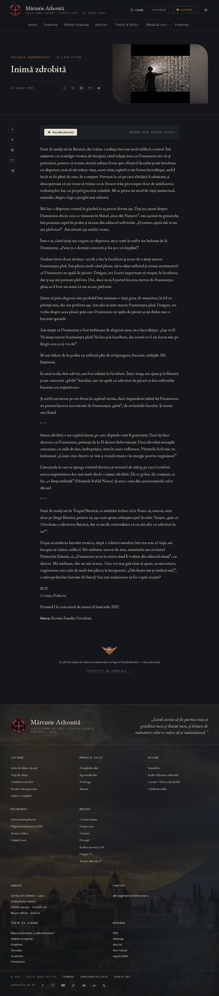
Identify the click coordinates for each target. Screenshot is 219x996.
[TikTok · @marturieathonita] (73, 985)
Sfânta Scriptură (76, 24)
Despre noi (87, 826)
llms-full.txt (120, 950)
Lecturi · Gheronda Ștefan (164, 782)
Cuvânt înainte (89, 819)
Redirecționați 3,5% (92, 847)
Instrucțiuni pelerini (23, 819)
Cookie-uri (122, 977)
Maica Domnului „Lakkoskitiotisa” (33, 933)
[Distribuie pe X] (72, 88)
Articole (102, 24)
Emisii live (154, 768)
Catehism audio (157, 789)
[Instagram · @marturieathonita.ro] (53, 985)
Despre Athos (19, 833)
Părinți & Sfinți (128, 24)
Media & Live (157, 24)
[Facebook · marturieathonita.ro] (42, 985)
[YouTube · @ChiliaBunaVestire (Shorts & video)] (63, 985)
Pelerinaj (183, 24)
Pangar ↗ (86, 854)
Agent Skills (120, 956)
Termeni (68, 977)
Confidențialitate (94, 977)
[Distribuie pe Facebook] (64, 88)
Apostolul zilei (88, 775)
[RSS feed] (104, 985)
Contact (85, 833)
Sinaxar (84, 789)
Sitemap (118, 938)
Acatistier (17, 956)
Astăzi (32, 24)
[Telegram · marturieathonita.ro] (83, 985)
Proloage (85, 782)
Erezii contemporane (24, 789)
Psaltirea (50, 24)
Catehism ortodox (22, 782)
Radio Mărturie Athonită (163, 775)
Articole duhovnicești (30, 57)
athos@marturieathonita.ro (131, 895)
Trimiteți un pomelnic (109, 671)
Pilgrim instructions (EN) (27, 826)
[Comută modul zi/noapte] (205, 9)
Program (159, 9)
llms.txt (117, 944)
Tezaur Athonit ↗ (90, 861)
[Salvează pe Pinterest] (81, 88)
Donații (84, 840)
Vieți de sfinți (19, 775)
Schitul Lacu (18, 840)
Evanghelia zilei (89, 768)
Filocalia (16, 950)
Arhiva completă (21, 796)
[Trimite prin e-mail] (89, 88)
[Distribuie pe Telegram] (98, 88)
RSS (115, 933)
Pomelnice (18, 961)
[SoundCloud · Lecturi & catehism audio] (94, 985)
